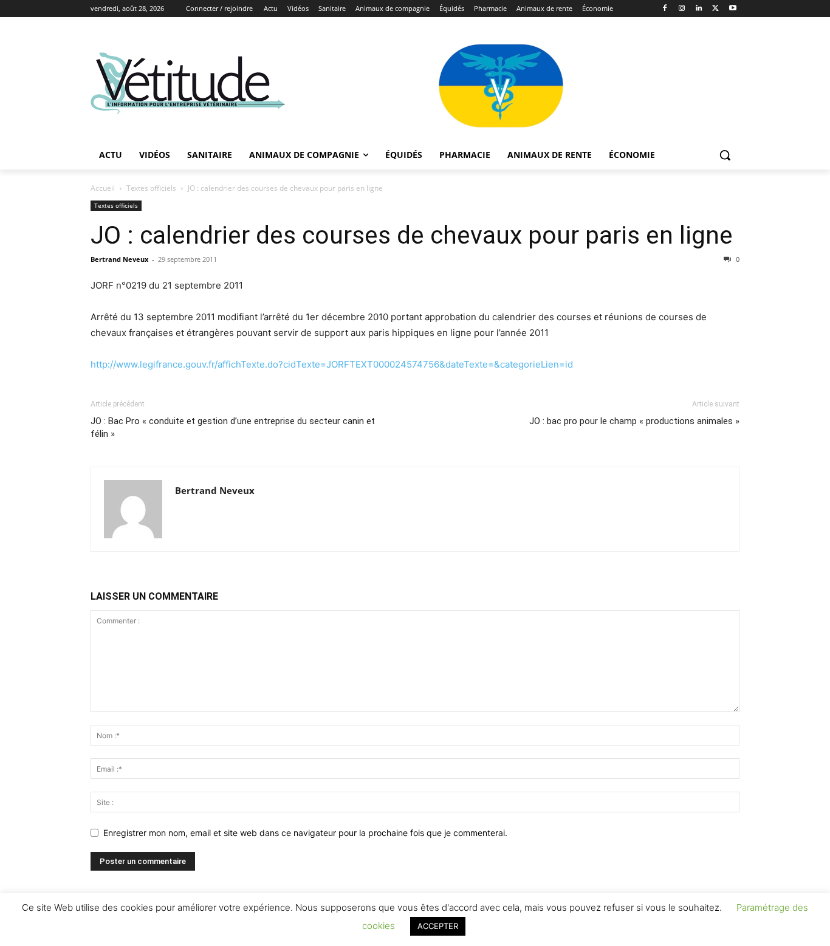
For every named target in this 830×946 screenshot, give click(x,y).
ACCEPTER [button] (437, 926)
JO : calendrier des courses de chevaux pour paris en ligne (412, 235)
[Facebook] (665, 9)
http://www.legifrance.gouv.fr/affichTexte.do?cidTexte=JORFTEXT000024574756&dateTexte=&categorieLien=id (332, 364)
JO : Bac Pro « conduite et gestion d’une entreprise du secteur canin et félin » (233, 427)
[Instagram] (682, 9)
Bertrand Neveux (119, 259)
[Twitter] (715, 9)
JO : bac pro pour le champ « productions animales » (634, 421)
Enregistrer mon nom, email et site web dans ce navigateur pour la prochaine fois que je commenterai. (305, 833)
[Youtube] (732, 9)
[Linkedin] (699, 9)
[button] (724, 155)
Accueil (103, 188)
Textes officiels (151, 188)
